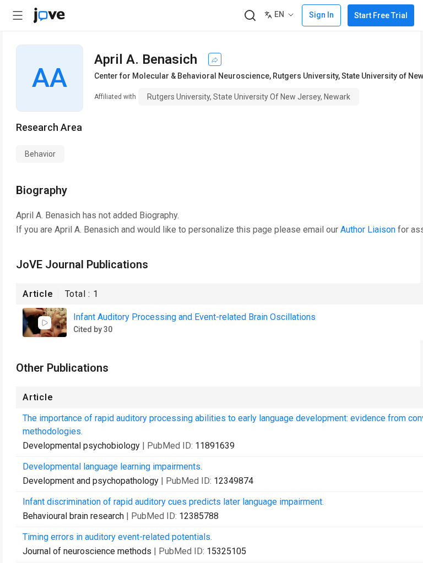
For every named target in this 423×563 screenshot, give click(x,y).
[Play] (44, 322)
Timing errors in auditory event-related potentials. (117, 537)
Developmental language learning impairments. (112, 466)
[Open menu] (17, 15)
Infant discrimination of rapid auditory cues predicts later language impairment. (173, 501)
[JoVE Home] (49, 15)
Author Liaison (367, 229)
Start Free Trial (381, 15)
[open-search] (250, 16)
